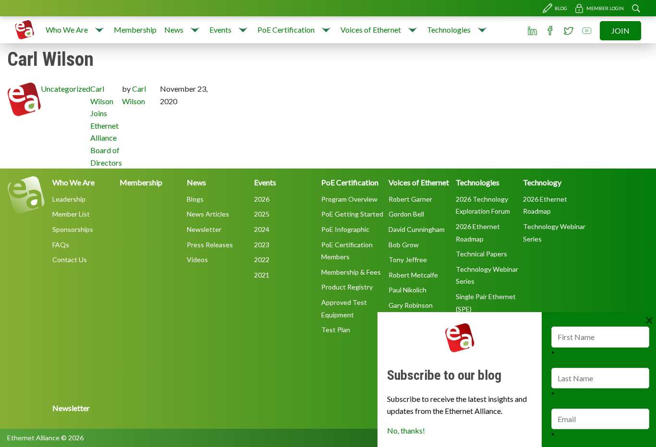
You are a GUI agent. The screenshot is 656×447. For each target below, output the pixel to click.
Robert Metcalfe (413, 275)
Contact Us (69, 259)
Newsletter (204, 229)
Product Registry (347, 287)
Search (636, 8)
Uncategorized (65, 88)
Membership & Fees (351, 272)
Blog (561, 8)
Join (620, 30)
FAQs (60, 245)
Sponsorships (72, 229)
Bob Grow (404, 245)
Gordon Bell (406, 214)
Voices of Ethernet (370, 29)
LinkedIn (532, 31)
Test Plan (335, 330)
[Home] (24, 29)
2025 (261, 214)
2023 (261, 245)
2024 (261, 229)
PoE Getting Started (352, 214)
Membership (135, 29)
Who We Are (67, 29)
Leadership (68, 199)
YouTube (587, 31)
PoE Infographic (345, 229)
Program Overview (349, 199)
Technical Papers (481, 254)
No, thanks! (406, 430)
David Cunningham (417, 229)
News (173, 29)
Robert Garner (410, 199)
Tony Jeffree (408, 259)
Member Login (605, 8)
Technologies (449, 29)
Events (220, 29)
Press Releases (210, 245)
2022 (261, 259)
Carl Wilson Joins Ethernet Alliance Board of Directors (106, 125)
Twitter (568, 31)
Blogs (195, 199)
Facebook (550, 31)
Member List (71, 214)
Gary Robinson (411, 305)
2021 (261, 275)
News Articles (208, 214)
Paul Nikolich (407, 290)
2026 (261, 199)
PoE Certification (286, 29)
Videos (197, 259)
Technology (542, 182)
